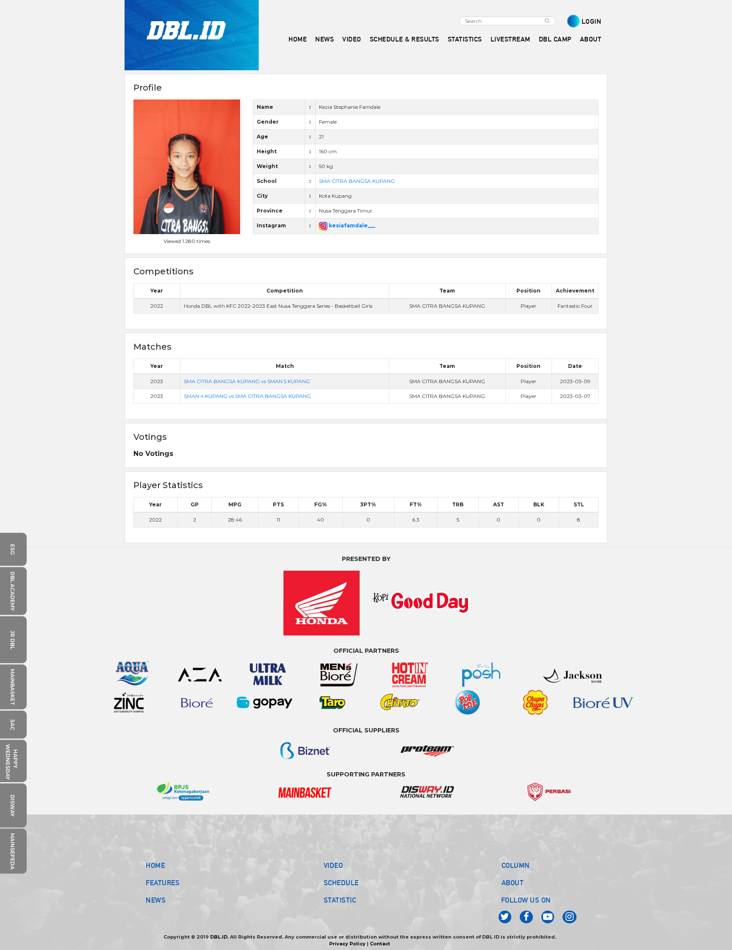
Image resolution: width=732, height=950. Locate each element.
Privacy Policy (347, 944)
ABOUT (513, 882)
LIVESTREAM (510, 39)
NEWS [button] (324, 39)
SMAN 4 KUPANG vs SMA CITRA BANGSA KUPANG (247, 396)
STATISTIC (340, 900)
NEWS (156, 900)
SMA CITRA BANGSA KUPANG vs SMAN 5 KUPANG (247, 381)
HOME (297, 39)
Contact (380, 944)
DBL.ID (218, 937)
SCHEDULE (341, 882)
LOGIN (592, 21)
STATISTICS (465, 39)
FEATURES (163, 882)
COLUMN (516, 865)
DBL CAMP (555, 39)
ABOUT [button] (591, 39)
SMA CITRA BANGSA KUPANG (357, 181)
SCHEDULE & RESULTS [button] (404, 39)
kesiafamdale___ (351, 225)
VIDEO (351, 39)
